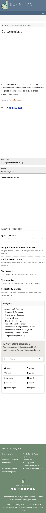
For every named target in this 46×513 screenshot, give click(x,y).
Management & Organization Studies (19, 327)
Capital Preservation (23, 262)
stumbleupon (11, 388)
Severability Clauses (21, 292)
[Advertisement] (23, 59)
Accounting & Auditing (13, 309)
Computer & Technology (14, 312)
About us (9, 504)
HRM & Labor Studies (24, 25)
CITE (19, 108)
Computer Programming (14, 336)
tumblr (8, 383)
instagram (9, 378)
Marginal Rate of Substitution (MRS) (22, 250)
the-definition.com (14, 507)
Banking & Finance (11, 318)
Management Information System (18, 330)
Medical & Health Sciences (15, 324)
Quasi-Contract (22, 238)
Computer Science (9, 469)
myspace (31, 388)
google (31, 373)
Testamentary (20, 281)
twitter (8, 368)
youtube (32, 378)
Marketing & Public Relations (16, 333)
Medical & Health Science (33, 469)
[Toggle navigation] (43, 13)
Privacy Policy (20, 504)
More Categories (9, 471)
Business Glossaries (11, 25)
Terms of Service (34, 504)
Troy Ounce (19, 272)
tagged (31, 383)
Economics (27, 460)
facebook (31, 368)
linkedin (9, 373)
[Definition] (4, 5)
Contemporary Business (14, 315)
